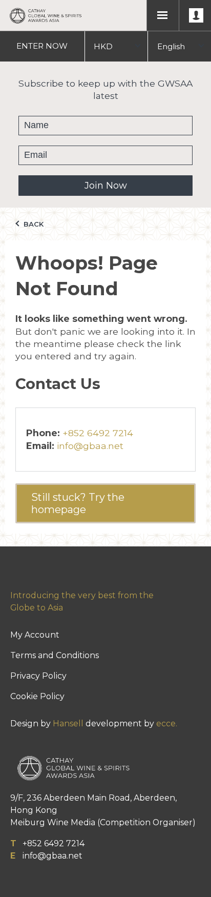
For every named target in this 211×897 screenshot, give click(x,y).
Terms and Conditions (54, 655)
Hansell (68, 723)
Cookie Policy (37, 696)
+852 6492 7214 (97, 432)
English (171, 46)
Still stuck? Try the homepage (77, 503)
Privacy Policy (38, 676)
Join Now (106, 185)
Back (33, 224)
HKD (103, 46)
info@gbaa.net (90, 445)
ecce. (166, 723)
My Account (34, 635)
